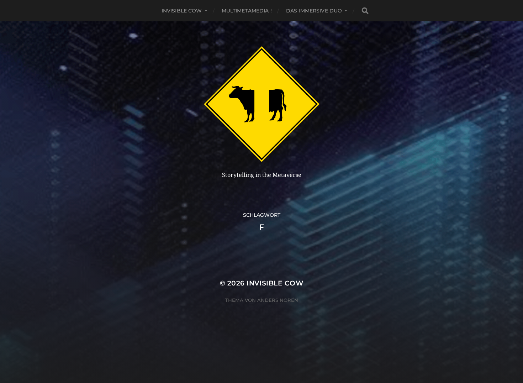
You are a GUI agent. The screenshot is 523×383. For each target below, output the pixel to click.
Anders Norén (277, 300)
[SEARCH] (365, 10)
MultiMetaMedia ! (247, 10)
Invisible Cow (182, 10)
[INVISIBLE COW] (261, 104)
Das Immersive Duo (314, 10)
